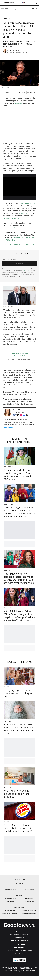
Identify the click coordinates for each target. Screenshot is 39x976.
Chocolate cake (29, 898)
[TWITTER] (18, 415)
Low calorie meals (29, 901)
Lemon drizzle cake (10, 898)
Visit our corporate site (26, 968)
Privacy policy (19, 944)
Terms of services (24, 268)
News (26, 52)
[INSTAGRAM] (21, 415)
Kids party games (29, 889)
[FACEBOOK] (14, 415)
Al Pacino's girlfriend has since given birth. (19, 245)
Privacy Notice (26, 270)
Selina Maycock (14, 50)
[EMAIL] (27, 415)
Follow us (22, 92)
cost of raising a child (11, 218)
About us (19, 932)
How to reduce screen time (10, 886)
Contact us (19, 938)
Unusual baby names (29, 886)
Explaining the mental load (29, 910)
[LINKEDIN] (24, 415)
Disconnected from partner (29, 913)
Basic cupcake (10, 901)
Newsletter (32, 92)
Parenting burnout (10, 910)
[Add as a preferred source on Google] (19, 960)
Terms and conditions (19, 941)
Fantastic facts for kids (10, 889)
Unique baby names (19, 9)
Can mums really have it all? (10, 913)
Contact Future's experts (19, 935)
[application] (19, 186)
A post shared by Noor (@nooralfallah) (19, 354)
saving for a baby (24, 213)
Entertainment (7, 18)
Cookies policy (19, 947)
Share (7, 92)
